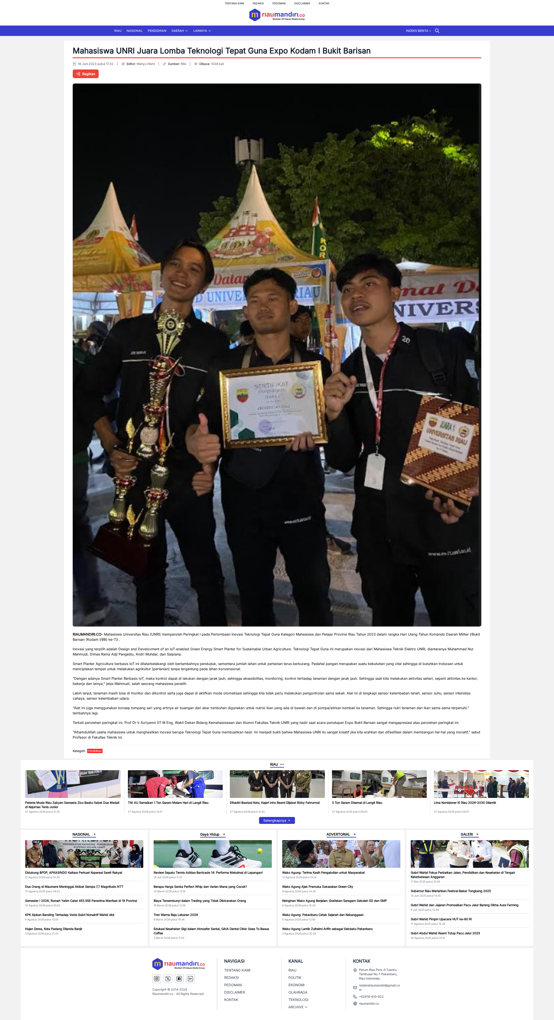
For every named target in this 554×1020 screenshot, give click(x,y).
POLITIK (294, 977)
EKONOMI (296, 985)
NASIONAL (135, 30)
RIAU (117, 30)
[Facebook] (179, 978)
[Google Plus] (190, 978)
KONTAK (324, 2)
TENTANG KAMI (234, 2)
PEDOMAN (279, 2)
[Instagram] (156, 978)
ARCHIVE (296, 1007)
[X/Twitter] (168, 978)
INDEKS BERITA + (418, 30)
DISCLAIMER (302, 2)
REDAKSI (258, 2)
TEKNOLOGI (298, 999)
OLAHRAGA (297, 992)
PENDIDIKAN (157, 30)
